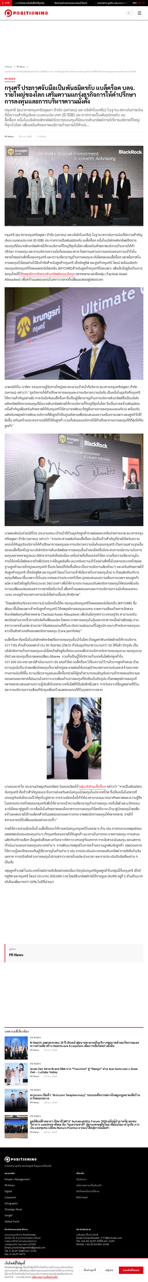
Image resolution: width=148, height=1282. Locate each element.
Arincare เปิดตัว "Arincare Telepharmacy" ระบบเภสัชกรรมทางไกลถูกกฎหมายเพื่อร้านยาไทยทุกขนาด (85, 1096)
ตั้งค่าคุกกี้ (90, 1270)
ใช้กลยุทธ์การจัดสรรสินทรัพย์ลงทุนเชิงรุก (47, 274)
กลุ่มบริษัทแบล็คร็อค (92, 786)
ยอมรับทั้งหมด (131, 1270)
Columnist (10, 1197)
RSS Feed (81, 1197)
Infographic (11, 1203)
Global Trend (12, 1222)
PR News (21, 67)
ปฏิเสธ (109, 1270)
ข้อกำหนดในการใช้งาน (87, 1191)
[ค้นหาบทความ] (130, 13)
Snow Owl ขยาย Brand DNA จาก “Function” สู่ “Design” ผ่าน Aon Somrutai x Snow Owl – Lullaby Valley (84, 1070)
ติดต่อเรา (81, 1179)
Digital (8, 1191)
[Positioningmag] (26, 13)
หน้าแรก (8, 67)
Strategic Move (13, 1209)
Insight (9, 1215)
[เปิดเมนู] (139, 13)
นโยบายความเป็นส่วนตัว (89, 1185)
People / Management (17, 1179)
